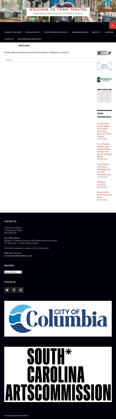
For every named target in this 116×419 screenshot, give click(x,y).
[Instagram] (20, 290)
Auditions (109, 32)
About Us (95, 32)
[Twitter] (7, 290)
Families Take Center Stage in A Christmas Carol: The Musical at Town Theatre (104, 129)
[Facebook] (14, 290)
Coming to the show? (13, 32)
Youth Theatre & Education (55, 32)
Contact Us (9, 39)
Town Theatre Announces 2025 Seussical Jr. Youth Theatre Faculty (104, 169)
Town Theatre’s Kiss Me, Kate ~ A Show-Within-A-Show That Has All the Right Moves (104, 150)
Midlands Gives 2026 (80, 32)
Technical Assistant (101, 183)
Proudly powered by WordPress (16, 415)
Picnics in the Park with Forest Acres (104, 194)
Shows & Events (31, 32)
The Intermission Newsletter (29, 39)
